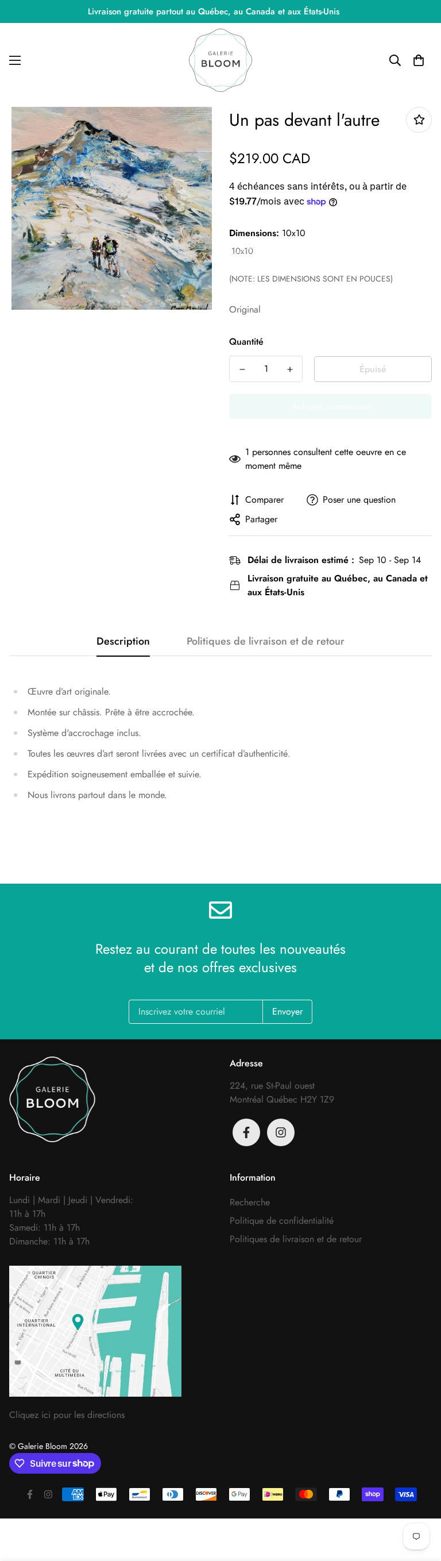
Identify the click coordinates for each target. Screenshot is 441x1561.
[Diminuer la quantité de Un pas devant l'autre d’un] (242, 369)
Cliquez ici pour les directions (67, 1414)
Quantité (246, 341)
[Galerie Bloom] (220, 60)
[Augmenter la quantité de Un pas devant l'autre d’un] (289, 369)
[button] (418, 60)
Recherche (250, 1202)
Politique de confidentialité (282, 1220)
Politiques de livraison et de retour (296, 1239)
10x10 (242, 251)
